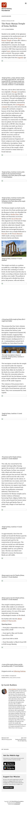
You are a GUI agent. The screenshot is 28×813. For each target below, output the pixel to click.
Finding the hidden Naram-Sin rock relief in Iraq (20, 739)
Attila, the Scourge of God (7, 738)
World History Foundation (7, 9)
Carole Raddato (10, 29)
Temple (9, 40)
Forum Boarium (17, 233)
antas (10, 677)
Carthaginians (20, 104)
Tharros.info (12, 621)
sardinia (14, 677)
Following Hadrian (20, 671)
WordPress (18, 802)
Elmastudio (17, 804)
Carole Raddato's (13, 689)
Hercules (4, 233)
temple (18, 677)
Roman (4, 40)
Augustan (20, 57)
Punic (19, 38)
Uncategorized (6, 16)
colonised (5, 107)
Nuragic (14, 92)
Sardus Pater (15, 214)
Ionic (8, 51)
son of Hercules (16, 218)
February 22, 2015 (10, 20)
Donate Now (8, 787)
